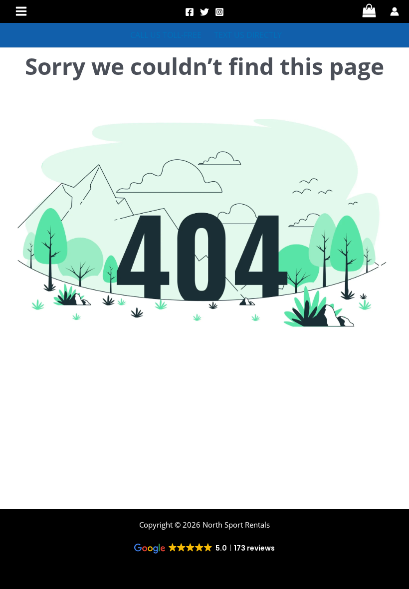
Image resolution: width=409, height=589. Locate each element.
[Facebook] (189, 11)
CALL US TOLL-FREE (166, 35)
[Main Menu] (21, 11)
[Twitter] (204, 11)
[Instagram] (219, 11)
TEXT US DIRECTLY (248, 35)
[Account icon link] (394, 11)
